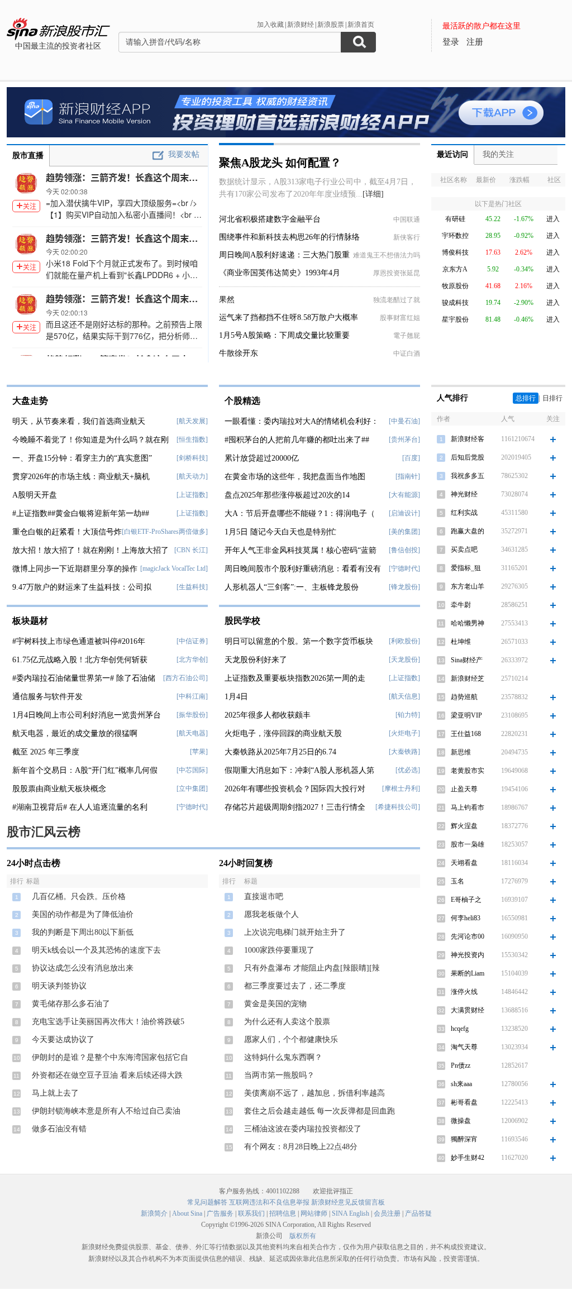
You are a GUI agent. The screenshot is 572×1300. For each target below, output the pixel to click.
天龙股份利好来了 (256, 660)
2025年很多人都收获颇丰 (268, 715)
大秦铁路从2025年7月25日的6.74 (280, 752)
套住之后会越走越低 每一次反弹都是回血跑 (319, 1111)
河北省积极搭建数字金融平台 (270, 219)
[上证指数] (192, 495)
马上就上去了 (55, 1093)
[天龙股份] (404, 659)
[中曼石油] (404, 421)
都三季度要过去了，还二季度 (295, 986)
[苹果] (199, 752)
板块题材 (30, 620)
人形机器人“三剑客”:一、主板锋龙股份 (292, 587)
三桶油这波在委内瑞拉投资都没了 (302, 1129)
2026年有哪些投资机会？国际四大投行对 (295, 789)
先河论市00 (467, 936)
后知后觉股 (467, 457)
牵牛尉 (461, 605)
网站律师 (314, 1213)
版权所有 (302, 1236)
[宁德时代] (192, 807)
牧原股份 (455, 286)
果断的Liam (467, 973)
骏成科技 (455, 303)
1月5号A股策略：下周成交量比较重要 (284, 335)
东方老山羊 (467, 586)
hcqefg (460, 1029)
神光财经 (464, 494)
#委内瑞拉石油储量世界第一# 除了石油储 (83, 678)
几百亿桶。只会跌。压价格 (79, 896)
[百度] (411, 458)
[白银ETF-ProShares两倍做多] (165, 532)
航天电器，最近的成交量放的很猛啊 (74, 733)
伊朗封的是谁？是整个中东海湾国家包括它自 (110, 1057)
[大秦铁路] (404, 752)
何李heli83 (465, 918)
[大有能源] (404, 495)
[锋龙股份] (404, 587)
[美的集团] (404, 532)
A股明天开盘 (34, 495)
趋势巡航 (464, 697)
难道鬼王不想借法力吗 (386, 255)
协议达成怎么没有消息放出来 (83, 968)
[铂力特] (407, 715)
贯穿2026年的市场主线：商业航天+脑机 (81, 476)
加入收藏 (270, 24)
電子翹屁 (406, 336)
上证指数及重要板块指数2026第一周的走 (295, 678)
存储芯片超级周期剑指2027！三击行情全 (295, 807)
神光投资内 (467, 955)
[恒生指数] (192, 439)
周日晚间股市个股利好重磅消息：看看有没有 (303, 569)
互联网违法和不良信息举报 (269, 1202)
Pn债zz (460, 1065)
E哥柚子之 (466, 900)
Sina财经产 (467, 660)
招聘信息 (282, 1213)
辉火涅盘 (464, 826)
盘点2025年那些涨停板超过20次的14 (287, 495)
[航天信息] (404, 696)
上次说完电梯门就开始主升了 (295, 932)
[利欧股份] (404, 641)
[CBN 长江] (191, 550)
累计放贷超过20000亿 (262, 458)
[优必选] (407, 770)
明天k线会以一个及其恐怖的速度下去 (96, 950)
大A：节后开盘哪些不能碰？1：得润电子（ (300, 513)
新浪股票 (330, 24)
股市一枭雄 (467, 844)
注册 (474, 41)
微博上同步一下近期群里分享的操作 (74, 569)
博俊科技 (455, 252)
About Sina (187, 1213)
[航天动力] (192, 476)
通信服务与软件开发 (47, 696)
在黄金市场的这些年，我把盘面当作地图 (295, 476)
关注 (29, 206)
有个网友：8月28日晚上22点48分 (301, 1147)
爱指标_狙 (466, 568)
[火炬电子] (404, 733)
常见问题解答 (207, 1202)
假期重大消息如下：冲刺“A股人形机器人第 (299, 770)
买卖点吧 (464, 549)
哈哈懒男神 (467, 623)
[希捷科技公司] (397, 807)
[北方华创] (192, 659)
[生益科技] (192, 587)
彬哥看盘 (464, 1102)
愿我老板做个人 (271, 914)
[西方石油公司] (185, 678)
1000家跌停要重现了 (279, 950)
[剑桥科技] (192, 458)
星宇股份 (455, 319)
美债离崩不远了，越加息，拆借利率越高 (314, 1093)
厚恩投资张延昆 (396, 273)
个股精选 (242, 400)
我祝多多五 (467, 476)
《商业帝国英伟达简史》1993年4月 (279, 273)
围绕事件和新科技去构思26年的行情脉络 (289, 237)
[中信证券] (192, 641)
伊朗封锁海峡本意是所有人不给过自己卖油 (106, 1111)
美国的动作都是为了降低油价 (83, 914)
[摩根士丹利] (401, 788)
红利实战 (464, 513)
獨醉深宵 (464, 1139)
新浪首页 (360, 24)
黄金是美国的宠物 (275, 1004)
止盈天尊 (464, 789)
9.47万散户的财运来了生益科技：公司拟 (81, 587)
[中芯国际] (192, 770)
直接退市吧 (263, 896)
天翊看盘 (464, 863)
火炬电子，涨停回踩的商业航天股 (283, 733)
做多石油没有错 (59, 1129)
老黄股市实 (467, 771)
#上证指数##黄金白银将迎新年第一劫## (80, 513)
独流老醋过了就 (396, 300)
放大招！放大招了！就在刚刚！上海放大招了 (90, 550)
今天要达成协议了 (63, 1039)
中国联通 (406, 219)
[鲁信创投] (404, 550)
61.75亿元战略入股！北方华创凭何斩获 (79, 660)
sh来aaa (461, 1084)
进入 (553, 219)
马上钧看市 (467, 807)
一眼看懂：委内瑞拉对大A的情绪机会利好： (302, 421)
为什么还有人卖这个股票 (287, 1021)
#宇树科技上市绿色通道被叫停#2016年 (78, 641)
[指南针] (407, 476)
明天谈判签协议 (59, 986)
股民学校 (242, 620)
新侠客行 (406, 237)
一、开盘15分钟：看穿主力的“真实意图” (82, 458)
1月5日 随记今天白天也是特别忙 (280, 532)
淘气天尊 (464, 1047)
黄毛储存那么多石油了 (71, 1004)
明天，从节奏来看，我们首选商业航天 (78, 421)
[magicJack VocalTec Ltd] (174, 568)
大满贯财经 (467, 1010)
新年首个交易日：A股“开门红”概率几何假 (85, 770)
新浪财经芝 (467, 678)
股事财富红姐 (400, 318)
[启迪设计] (404, 513)
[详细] (373, 194)
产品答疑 (418, 1213)
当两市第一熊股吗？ (279, 1075)
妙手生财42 (467, 1158)
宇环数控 (455, 236)
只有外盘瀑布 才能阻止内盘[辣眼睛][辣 (312, 968)
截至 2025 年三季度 (45, 752)
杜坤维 (461, 642)
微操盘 (461, 1121)
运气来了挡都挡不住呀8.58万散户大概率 (288, 317)
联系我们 (251, 1213)
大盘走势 (30, 400)
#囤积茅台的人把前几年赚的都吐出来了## (297, 440)
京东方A (455, 269)
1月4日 (236, 696)
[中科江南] (192, 696)
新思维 (461, 752)
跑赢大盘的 (467, 531)
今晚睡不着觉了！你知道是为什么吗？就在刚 (90, 440)
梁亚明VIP (466, 715)
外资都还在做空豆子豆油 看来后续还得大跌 (107, 1075)
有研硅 (455, 219)
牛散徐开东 (238, 353)
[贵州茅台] (404, 439)
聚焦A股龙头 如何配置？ (280, 162)
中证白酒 (406, 353)
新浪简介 (154, 1213)
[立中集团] (192, 788)
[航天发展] (192, 421)
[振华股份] (192, 715)
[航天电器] (192, 733)
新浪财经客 (467, 439)
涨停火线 (464, 992)
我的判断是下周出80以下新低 (83, 932)
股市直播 (28, 155)
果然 (227, 299)
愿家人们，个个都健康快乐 (291, 1039)
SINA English (350, 1213)
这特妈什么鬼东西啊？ (283, 1057)
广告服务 (220, 1213)
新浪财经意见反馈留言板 (348, 1202)
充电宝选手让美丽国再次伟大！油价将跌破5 (108, 1021)
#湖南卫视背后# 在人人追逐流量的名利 (79, 807)
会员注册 (387, 1213)
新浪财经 (300, 24)
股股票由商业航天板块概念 (59, 789)
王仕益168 (466, 734)
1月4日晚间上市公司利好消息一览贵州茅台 (86, 715)
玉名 (457, 881)
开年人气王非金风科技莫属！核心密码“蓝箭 (300, 550)
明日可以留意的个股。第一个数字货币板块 (299, 641)
